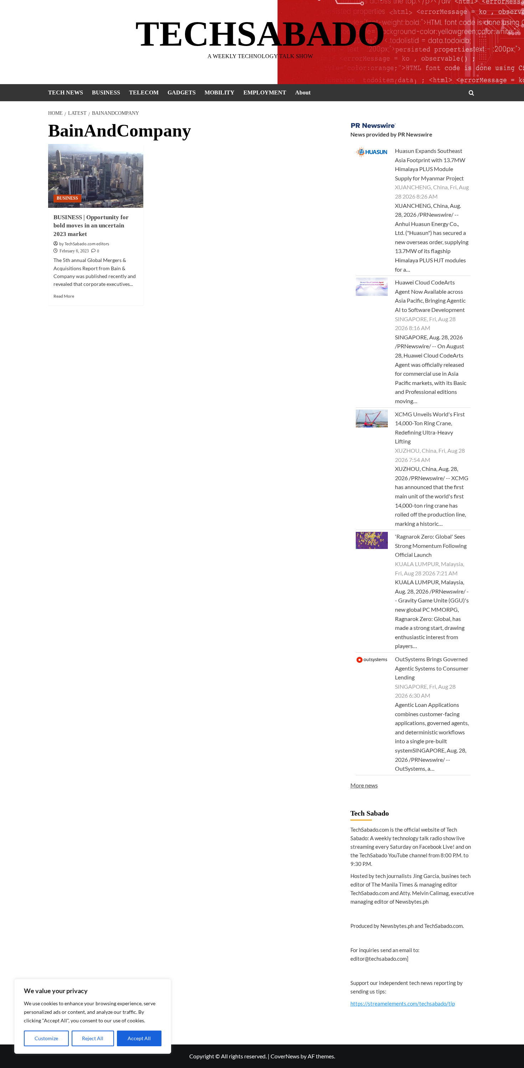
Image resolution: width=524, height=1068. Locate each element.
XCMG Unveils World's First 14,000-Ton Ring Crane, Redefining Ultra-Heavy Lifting (430, 428)
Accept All (139, 1038)
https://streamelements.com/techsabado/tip (402, 1003)
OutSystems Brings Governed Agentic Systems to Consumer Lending (431, 668)
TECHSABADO (260, 33)
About (302, 92)
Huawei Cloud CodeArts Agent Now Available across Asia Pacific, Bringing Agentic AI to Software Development (430, 296)
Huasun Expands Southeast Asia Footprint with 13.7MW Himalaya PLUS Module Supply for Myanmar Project (430, 164)
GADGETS (182, 92)
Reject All (92, 1038)
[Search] (471, 93)
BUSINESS (106, 92)
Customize (46, 1038)
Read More (63, 296)
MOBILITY (220, 92)
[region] (92, 1016)
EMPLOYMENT (264, 92)
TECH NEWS (65, 92)
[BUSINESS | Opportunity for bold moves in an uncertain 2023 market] (95, 175)
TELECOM (144, 92)
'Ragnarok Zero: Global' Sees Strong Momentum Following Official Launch (431, 545)
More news (364, 785)
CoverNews (285, 1056)
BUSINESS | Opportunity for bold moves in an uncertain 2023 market (91, 226)
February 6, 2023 (74, 250)
